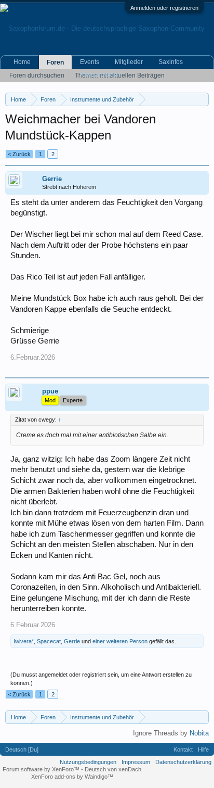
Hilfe (203, 749)
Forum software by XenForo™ (42, 769)
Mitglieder (129, 62)
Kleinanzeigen (100, 75)
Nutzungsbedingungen (88, 762)
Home (22, 62)
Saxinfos (170, 62)
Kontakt (183, 749)
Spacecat (49, 641)
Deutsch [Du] (21, 749)
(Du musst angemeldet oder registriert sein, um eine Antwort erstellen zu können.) (101, 678)
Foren (55, 62)
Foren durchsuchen (36, 75)
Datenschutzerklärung (183, 762)
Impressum (136, 762)
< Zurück (19, 154)
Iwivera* (24, 641)
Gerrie (52, 179)
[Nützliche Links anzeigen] (202, 99)
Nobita (199, 733)
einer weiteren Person (120, 641)
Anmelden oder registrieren (164, 8)
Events (89, 62)
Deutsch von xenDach (113, 769)
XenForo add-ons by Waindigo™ (72, 776)
